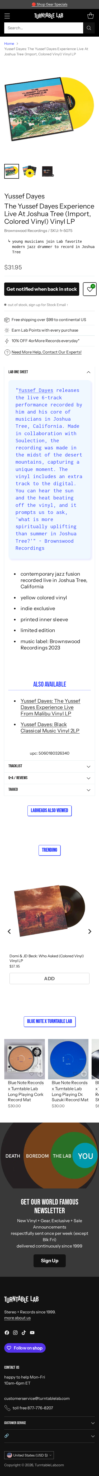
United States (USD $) (30, 1455)
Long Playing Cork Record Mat (26, 1097)
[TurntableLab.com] (49, 16)
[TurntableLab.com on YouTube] (32, 1333)
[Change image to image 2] (29, 171)
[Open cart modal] (90, 15)
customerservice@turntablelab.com (37, 1398)
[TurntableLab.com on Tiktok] (24, 1333)
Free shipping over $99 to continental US (49, 319)
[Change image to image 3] (47, 171)
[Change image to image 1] (11, 171)
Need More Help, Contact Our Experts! (47, 352)
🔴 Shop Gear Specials (49, 4)
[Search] (89, 27)
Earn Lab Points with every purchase (45, 330)
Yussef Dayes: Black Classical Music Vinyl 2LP (50, 727)
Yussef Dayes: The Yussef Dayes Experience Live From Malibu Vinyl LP (50, 707)
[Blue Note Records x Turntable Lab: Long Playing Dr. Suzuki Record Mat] (68, 1059)
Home (9, 43)
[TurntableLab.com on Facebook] (7, 1333)
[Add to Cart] (40, 1074)
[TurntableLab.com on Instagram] (15, 1333)
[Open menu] (7, 15)
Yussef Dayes (24, 196)
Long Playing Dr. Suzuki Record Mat (70, 1097)
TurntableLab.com (49, 1465)
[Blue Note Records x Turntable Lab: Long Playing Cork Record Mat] (24, 1059)
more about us (17, 1317)
